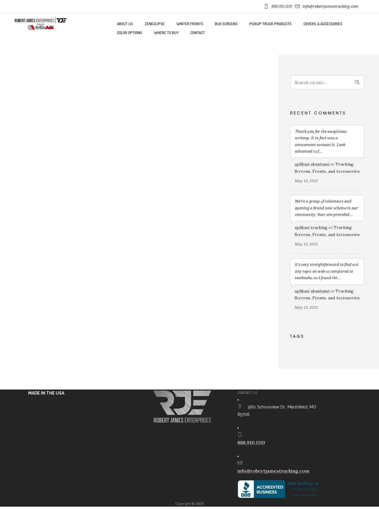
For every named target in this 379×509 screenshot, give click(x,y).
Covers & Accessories (322, 23)
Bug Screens (226, 23)
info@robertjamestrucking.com (330, 6)
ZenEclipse (155, 23)
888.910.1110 (282, 6)
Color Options (129, 32)
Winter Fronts (189, 23)
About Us (125, 23)
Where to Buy (166, 32)
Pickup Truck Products (270, 23)
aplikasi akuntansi (312, 164)
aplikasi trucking (311, 227)
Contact (197, 32)
